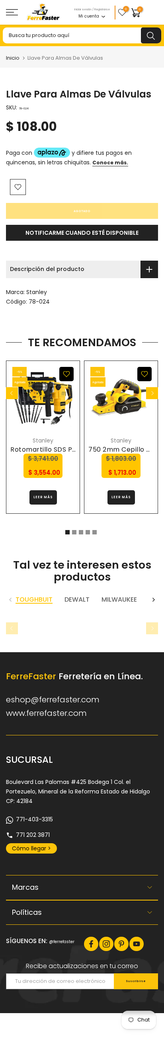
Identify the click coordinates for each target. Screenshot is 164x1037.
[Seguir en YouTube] (136, 944)
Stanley (36, 292)
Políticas (27, 912)
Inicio (13, 57)
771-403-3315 (34, 819)
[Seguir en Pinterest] (121, 944)
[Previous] (12, 393)
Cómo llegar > (31, 848)
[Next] (152, 393)
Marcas (25, 887)
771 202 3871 (33, 835)
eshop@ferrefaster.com (53, 699)
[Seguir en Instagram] (106, 944)
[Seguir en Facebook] (91, 944)
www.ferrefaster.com (46, 713)
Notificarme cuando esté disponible (82, 233)
